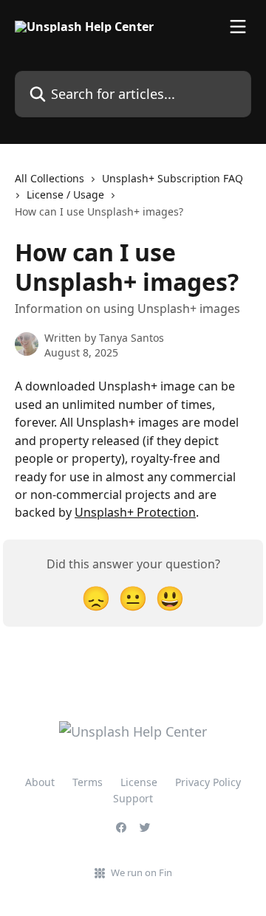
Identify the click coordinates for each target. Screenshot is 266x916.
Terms (87, 782)
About (40, 782)
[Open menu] (238, 26)
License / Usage (65, 194)
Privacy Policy (208, 782)
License (138, 782)
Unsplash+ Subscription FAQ (172, 178)
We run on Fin (141, 872)
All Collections (49, 178)
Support (133, 798)
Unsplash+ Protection (135, 512)
